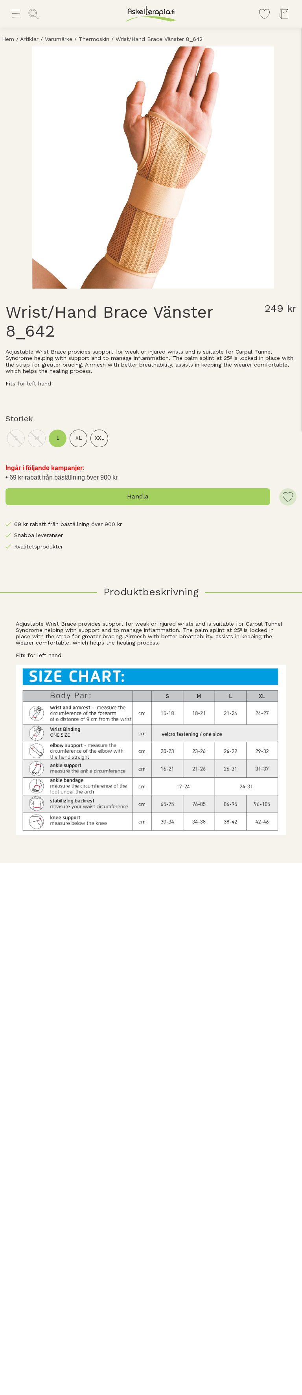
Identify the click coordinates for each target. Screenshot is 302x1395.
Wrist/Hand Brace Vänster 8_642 (159, 39)
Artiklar (29, 39)
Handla (138, 496)
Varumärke (58, 39)
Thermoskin (94, 39)
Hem (8, 39)
